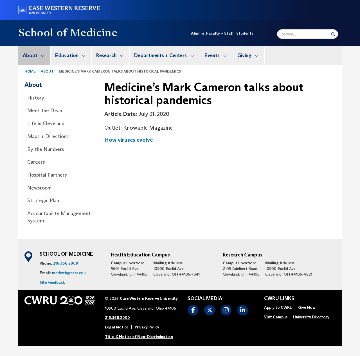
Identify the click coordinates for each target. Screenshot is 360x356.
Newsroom (39, 188)
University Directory (311, 316)
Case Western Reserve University (149, 298)
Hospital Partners (47, 175)
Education (66, 55)
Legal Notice (116, 327)
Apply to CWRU (278, 307)
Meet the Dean (44, 110)
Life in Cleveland (45, 123)
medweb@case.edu (69, 272)
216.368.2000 (65, 263)
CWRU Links (279, 298)
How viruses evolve (128, 139)
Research (106, 55)
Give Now (306, 307)
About (30, 55)
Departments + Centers (160, 55)
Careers (36, 162)
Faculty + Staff (220, 33)
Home (30, 71)
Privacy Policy (147, 327)
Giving (244, 55)
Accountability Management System (59, 217)
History (35, 98)
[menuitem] (34, 55)
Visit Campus (275, 316)
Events (212, 55)
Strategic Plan (43, 200)
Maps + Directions (48, 136)
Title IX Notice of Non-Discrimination (139, 336)
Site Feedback (52, 282)
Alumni (197, 33)
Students (244, 33)
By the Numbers (45, 149)
